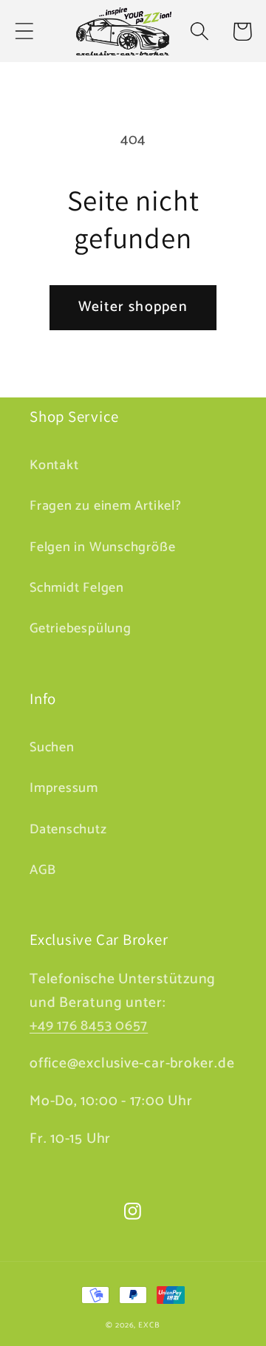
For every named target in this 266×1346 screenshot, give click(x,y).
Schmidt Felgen (77, 588)
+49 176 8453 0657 (89, 1026)
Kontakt (54, 465)
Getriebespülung (81, 629)
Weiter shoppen (133, 307)
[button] (24, 31)
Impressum (64, 788)
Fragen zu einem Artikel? (106, 506)
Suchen (52, 748)
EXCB (149, 1325)
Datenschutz (68, 830)
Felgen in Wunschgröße (102, 547)
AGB (42, 870)
